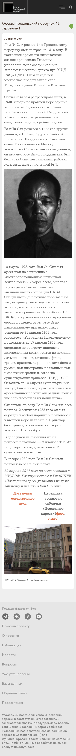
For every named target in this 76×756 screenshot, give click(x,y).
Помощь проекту (16, 626)
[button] (70, 7)
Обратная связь (14, 693)
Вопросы (9, 664)
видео (52, 519)
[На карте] (71, 28)
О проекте (10, 636)
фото (60, 514)
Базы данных (12, 683)
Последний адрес (13, 7)
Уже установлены (16, 674)
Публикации (11, 645)
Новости (9, 655)
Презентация (12, 703)
